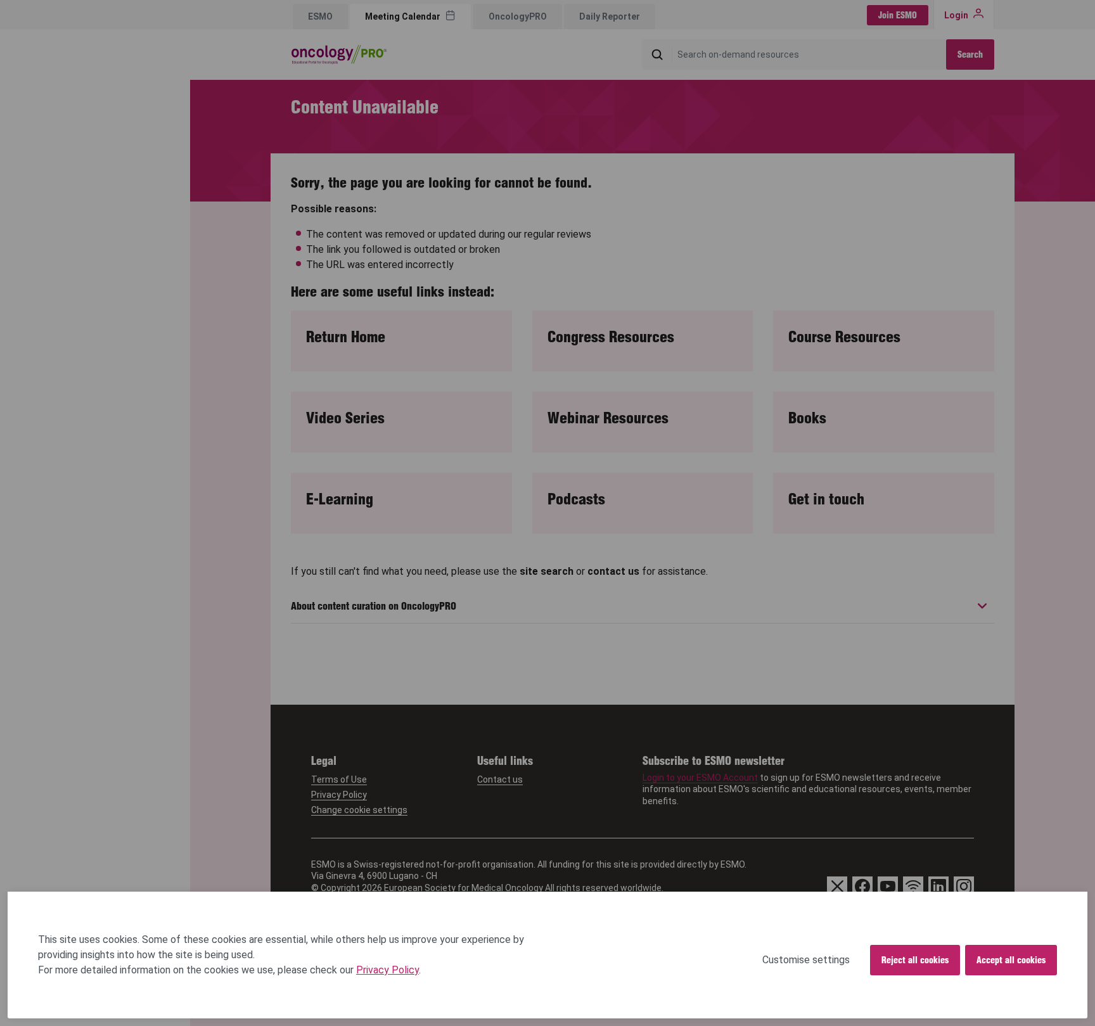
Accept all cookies (1011, 960)
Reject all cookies (915, 960)
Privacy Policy (387, 970)
